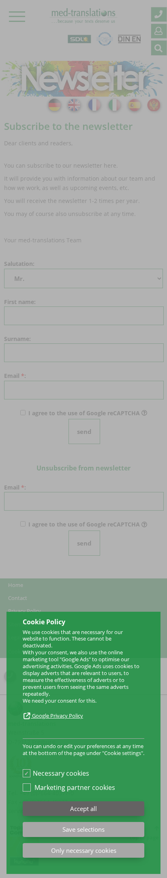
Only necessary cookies (83, 850)
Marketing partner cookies (74, 787)
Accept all (83, 809)
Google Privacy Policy (57, 715)
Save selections (83, 829)
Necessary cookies (61, 773)
